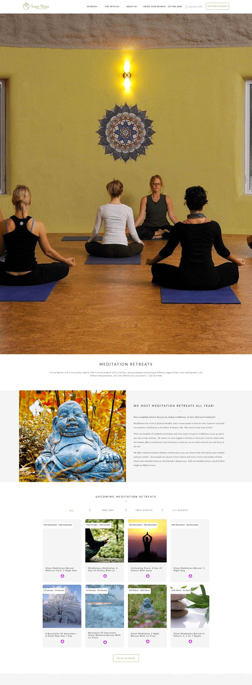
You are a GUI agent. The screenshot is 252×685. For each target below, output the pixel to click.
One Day (108, 510)
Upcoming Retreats (217, 6)
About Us (132, 6)
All (71, 510)
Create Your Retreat (154, 6)
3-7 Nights (180, 510)
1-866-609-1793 (194, 6)
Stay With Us (112, 6)
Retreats (92, 6)
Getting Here (175, 6)
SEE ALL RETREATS (126, 658)
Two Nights (144, 510)
